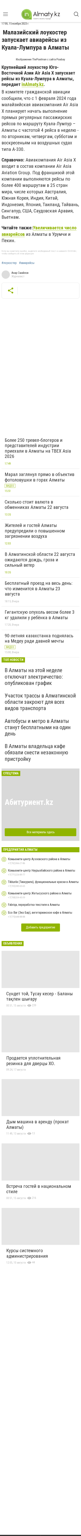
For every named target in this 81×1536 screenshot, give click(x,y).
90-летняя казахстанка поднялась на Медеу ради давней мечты (39, 638)
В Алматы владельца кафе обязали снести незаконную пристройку (36, 752)
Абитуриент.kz (29, 802)
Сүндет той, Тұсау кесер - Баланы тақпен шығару (39, 996)
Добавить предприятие (40, 927)
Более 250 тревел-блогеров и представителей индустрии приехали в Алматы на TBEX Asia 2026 (38, 448)
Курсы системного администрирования (27, 1253)
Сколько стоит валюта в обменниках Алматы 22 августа (36, 504)
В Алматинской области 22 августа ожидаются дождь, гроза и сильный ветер (40, 560)
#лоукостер (9, 263)
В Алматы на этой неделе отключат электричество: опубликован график (34, 676)
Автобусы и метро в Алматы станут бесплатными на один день (38, 727)
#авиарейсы (26, 263)
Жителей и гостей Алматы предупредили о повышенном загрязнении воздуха (35, 531)
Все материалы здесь (41, 832)
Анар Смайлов (20, 273)
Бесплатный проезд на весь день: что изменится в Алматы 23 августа (38, 588)
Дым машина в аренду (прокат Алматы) (37, 1124)
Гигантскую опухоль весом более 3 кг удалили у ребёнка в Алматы (40, 614)
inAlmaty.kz (33, 84)
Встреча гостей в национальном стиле (38, 1189)
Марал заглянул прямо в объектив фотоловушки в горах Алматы (39, 477)
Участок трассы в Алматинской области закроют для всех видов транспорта (40, 701)
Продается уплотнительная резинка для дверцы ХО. (33, 1060)
